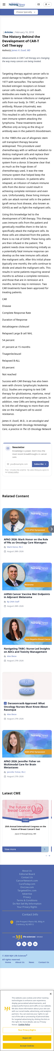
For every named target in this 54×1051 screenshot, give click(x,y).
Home (8, 962)
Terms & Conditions (27, 900)
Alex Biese (11, 656)
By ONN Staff (13, 601)
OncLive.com (27, 887)
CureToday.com (27, 883)
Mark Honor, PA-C (15, 547)
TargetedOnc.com (27, 890)
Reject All (27, 1038)
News (31, 962)
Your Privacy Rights (27, 906)
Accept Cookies (27, 1046)
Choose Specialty (24, 12)
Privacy (27, 897)
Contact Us (27, 877)
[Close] (51, 994)
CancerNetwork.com (27, 880)
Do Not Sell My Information (27, 903)
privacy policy (13, 472)
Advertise (27, 893)
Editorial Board (27, 874)
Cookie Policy (24, 1024)
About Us (27, 870)
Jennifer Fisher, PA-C (16, 772)
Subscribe (38, 464)
